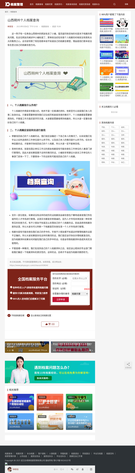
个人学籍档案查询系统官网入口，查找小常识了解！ (106, 62)
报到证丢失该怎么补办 (125, 139)
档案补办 (96, 4)
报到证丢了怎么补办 (105, 139)
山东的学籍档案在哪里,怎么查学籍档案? (122, 94)
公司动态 (23, 456)
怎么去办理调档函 (115, 131)
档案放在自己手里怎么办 (105, 159)
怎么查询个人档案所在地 (125, 131)
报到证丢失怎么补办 (115, 139)
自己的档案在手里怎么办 (125, 162)
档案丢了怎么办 (125, 147)
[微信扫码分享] (72, 469)
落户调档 (41, 453)
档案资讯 (58, 4)
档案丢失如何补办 (105, 151)
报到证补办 (48, 456)
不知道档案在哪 (17, 315)
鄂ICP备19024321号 (62, 460)
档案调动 (75, 453)
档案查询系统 (71, 4)
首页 (31, 4)
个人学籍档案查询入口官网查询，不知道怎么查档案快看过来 (121, 46)
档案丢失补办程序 (115, 151)
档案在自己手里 (125, 151)
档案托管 (48, 4)
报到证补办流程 (125, 143)
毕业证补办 (61, 456)
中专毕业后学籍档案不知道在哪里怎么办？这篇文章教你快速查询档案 (106, 46)
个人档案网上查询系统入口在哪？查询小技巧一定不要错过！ (121, 62)
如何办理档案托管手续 (125, 127)
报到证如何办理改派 (105, 143)
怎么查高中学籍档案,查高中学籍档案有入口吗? (106, 30)
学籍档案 (64, 453)
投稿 (126, 4)
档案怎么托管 (105, 155)
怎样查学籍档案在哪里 (125, 135)
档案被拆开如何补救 (125, 159)
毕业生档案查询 (115, 162)
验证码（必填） (70, 288)
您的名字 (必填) (59, 278)
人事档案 (53, 453)
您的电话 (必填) (59, 283)
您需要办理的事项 (60, 293)
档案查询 (39, 4)
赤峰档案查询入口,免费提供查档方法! (122, 78)
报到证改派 (115, 143)
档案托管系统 (84, 4)
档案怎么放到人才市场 (115, 155)
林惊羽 (10, 26)
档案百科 (110, 453)
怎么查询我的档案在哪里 (105, 135)
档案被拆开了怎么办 (115, 159)
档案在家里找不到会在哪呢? (106, 94)
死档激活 (105, 162)
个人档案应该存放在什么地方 (115, 127)
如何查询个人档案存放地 (105, 131)
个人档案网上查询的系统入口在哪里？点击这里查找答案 (106, 78)
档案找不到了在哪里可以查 (125, 155)
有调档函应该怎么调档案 (115, 147)
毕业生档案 (98, 453)
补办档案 (30, 453)
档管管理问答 (10, 456)
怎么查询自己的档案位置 (41, 315)
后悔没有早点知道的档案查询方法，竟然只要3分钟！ (121, 30)
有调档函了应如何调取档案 (105, 147)
